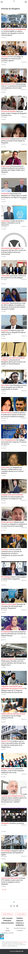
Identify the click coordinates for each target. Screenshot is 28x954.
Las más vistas (21, 914)
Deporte (19, 921)
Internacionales (7, 923)
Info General (7, 918)
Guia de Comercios (19, 928)
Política (19, 918)
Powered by (16, 951)
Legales (7, 930)
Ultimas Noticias (7, 914)
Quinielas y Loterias (7, 933)
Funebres (20, 930)
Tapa (7, 928)
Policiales (7, 921)
